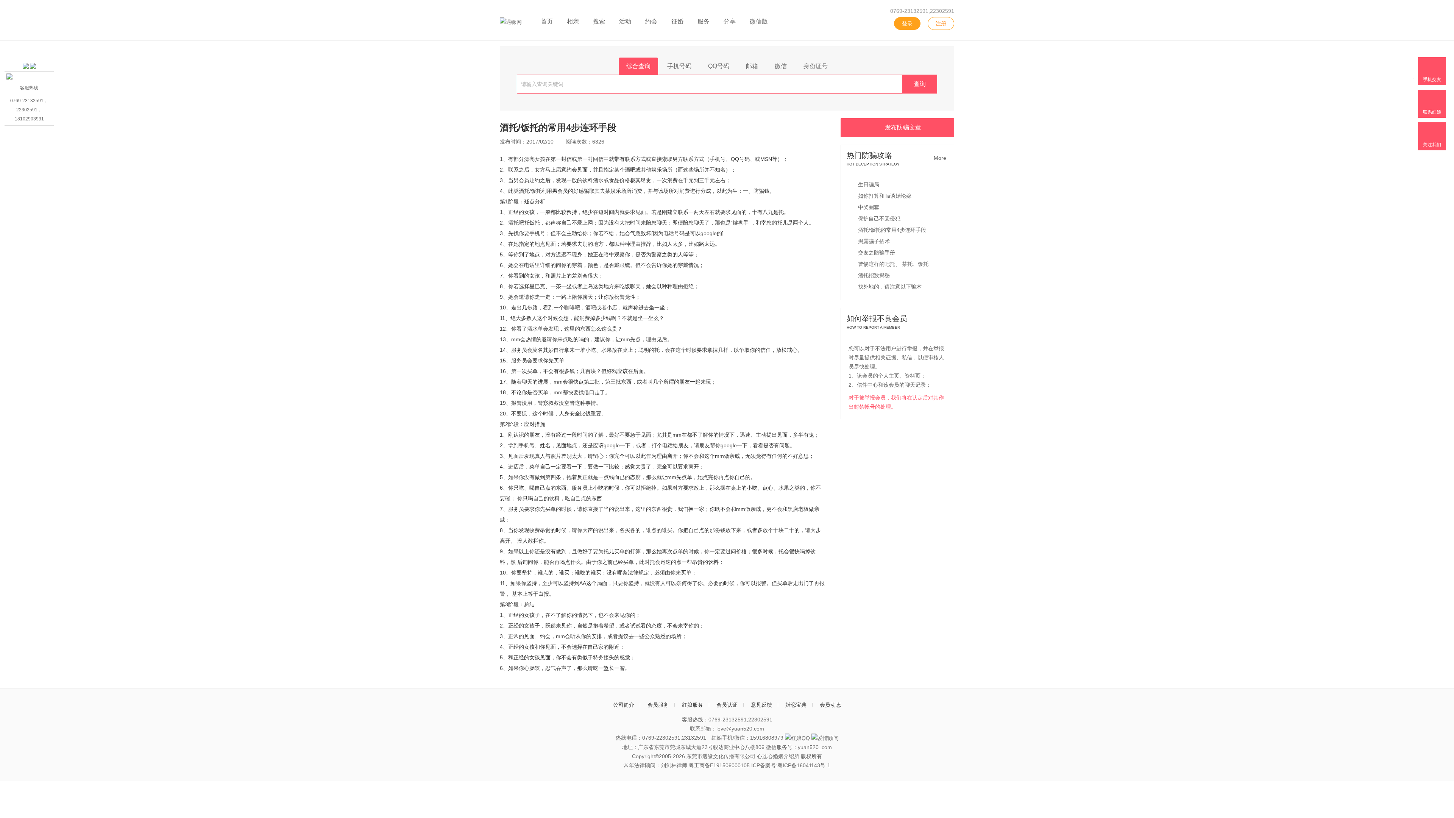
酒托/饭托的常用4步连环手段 (892, 230)
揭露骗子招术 (874, 241)
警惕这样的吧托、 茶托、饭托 (893, 264)
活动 (625, 21)
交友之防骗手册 (876, 253)
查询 (920, 84)
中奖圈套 (868, 207)
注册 (941, 23)
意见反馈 (761, 705)
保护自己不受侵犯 (879, 218)
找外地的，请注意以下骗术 (890, 287)
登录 (907, 23)
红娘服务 (692, 705)
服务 (703, 21)
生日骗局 (868, 184)
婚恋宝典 (796, 705)
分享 (730, 21)
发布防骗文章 (903, 127)
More (940, 158)
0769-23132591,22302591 (922, 11)
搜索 (599, 21)
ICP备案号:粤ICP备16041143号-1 (790, 765)
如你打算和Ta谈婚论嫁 (884, 196)
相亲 (573, 21)
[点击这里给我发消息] (26, 64)
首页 (547, 21)
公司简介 (623, 705)
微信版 (759, 21)
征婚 (677, 21)
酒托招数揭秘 (874, 275)
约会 (651, 21)
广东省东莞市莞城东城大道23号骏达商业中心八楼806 (701, 747)
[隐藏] (51, 47)
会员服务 (658, 705)
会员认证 (727, 705)
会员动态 (830, 705)
